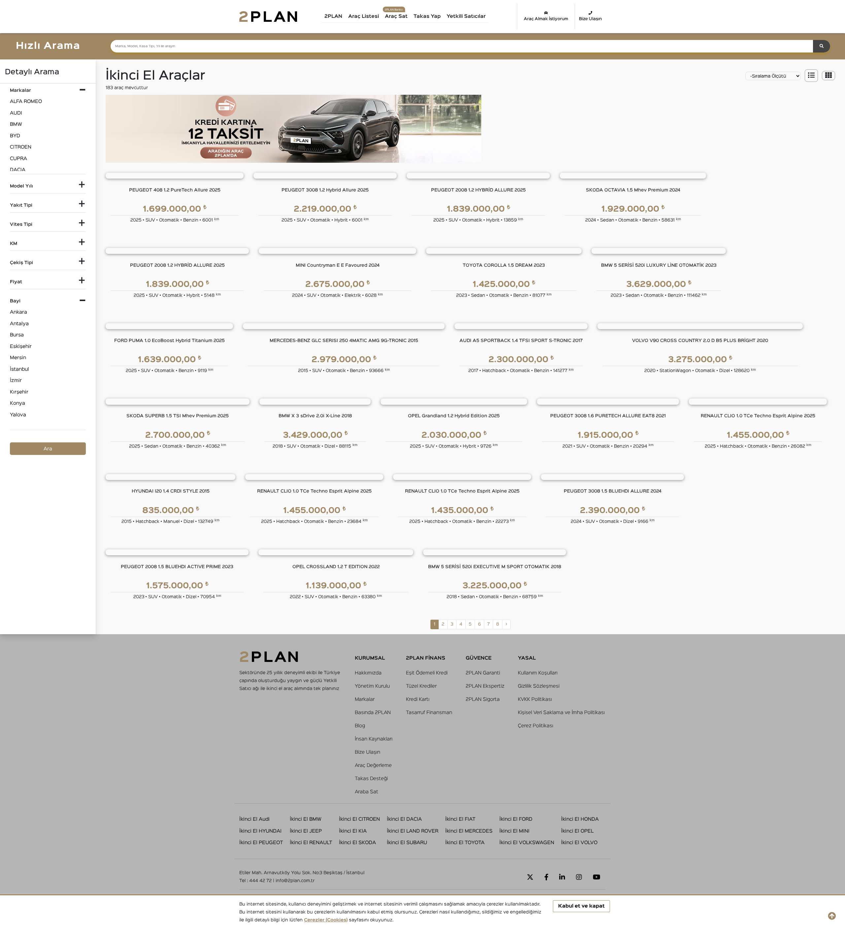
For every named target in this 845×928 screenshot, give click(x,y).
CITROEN (20, 147)
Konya (17, 403)
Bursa (17, 335)
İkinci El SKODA (357, 843)
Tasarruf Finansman (429, 712)
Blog (360, 726)
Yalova (18, 415)
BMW (16, 124)
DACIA (17, 170)
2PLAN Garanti (483, 673)
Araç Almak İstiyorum (546, 19)
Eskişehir (21, 346)
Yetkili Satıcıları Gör (473, 18)
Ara (48, 449)
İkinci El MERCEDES (468, 831)
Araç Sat (396, 16)
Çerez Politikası (535, 726)
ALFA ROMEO (26, 101)
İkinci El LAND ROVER (412, 831)
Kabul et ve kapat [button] (581, 906)
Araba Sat (366, 792)
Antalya (19, 324)
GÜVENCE (478, 658)
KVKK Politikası (535, 699)
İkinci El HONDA (580, 819)
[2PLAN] (268, 16)
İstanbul (19, 369)
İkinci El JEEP (306, 831)
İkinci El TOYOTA (465, 843)
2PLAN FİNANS (425, 658)
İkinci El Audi (254, 819)
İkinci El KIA (353, 831)
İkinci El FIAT (460, 819)
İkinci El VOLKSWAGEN (526, 843)
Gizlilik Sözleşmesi (538, 686)
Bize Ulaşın (590, 19)
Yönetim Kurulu (372, 686)
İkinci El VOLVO (579, 843)
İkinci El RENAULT (311, 843)
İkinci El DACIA (404, 819)
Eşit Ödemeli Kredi (427, 673)
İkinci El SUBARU (407, 843)
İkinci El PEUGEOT (261, 843)
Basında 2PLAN (373, 712)
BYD (15, 136)
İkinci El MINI (514, 831)
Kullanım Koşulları (538, 673)
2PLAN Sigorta (483, 699)
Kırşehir (19, 392)
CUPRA (18, 158)
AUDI (16, 113)
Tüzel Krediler (421, 686)
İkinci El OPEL (577, 831)
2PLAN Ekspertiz (485, 686)
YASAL (527, 658)
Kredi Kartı (417, 699)
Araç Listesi (363, 16)
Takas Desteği (371, 778)
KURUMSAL (370, 658)
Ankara (18, 312)
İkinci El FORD (515, 819)
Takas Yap (427, 16)
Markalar (365, 699)
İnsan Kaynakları (373, 739)
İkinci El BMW (305, 819)
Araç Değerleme (373, 765)
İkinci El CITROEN (359, 819)
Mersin (18, 358)
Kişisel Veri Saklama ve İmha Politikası (561, 712)
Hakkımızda (368, 673)
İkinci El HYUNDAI (260, 831)
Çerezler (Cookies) (326, 920)
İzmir (16, 380)
